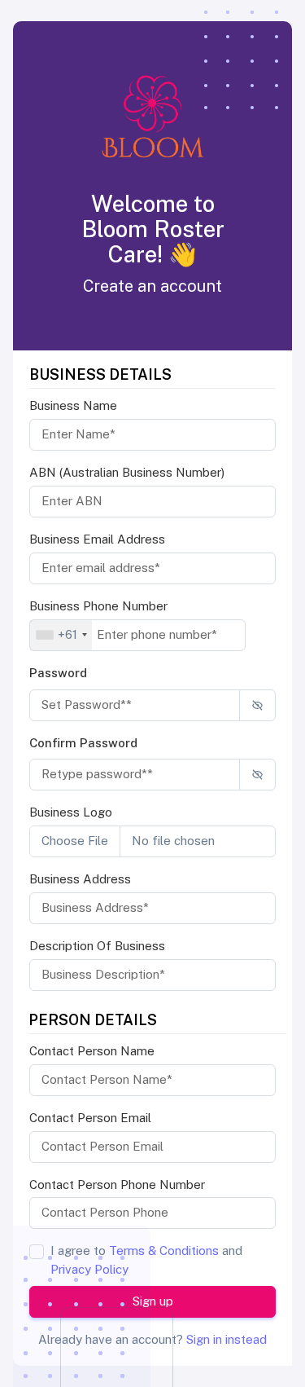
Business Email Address (97, 539)
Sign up (153, 1301)
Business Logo (70, 812)
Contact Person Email (90, 1118)
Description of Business (97, 946)
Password (58, 673)
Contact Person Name (92, 1051)
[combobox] (61, 635)
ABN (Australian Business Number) (126, 472)
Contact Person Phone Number (117, 1184)
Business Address (80, 879)
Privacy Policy (89, 1269)
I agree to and (146, 1260)
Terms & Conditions (164, 1250)
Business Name (73, 405)
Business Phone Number (98, 606)
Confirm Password (83, 743)
